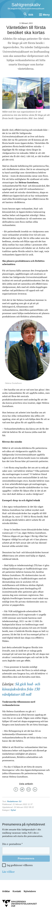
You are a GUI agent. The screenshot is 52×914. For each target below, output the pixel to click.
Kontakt (17, 891)
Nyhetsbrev (30, 891)
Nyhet (13, 810)
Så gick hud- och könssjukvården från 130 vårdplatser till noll (21, 689)
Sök (30, 14)
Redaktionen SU (14, 801)
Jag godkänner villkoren (20, 865)
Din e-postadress (12, 844)
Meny (46, 14)
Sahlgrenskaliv (26, 4)
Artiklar (6, 891)
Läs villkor (8, 871)
